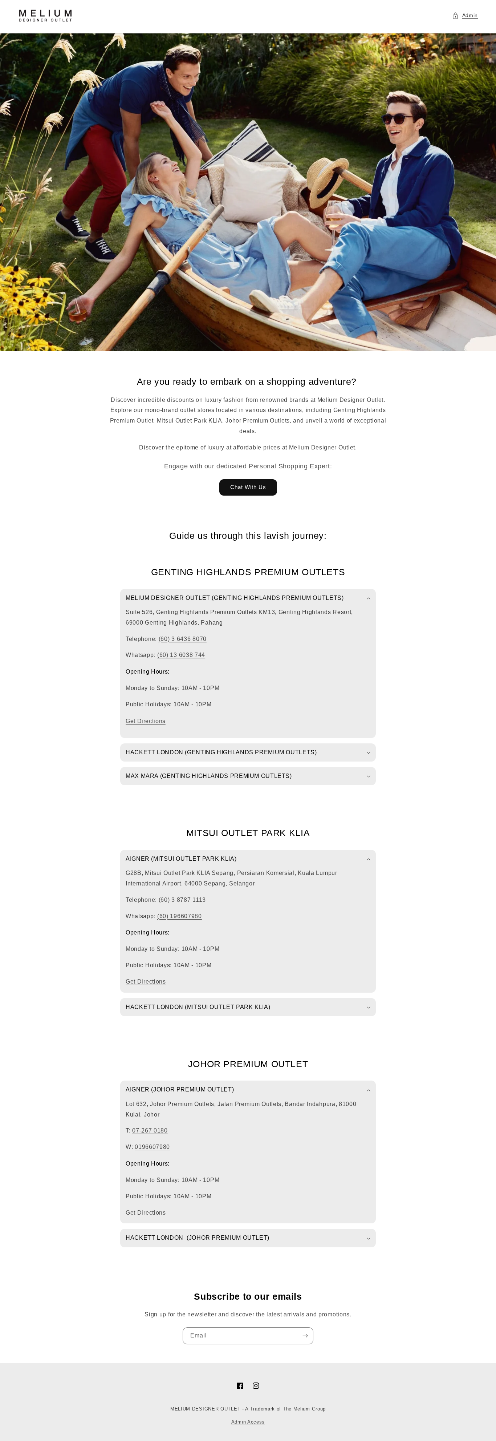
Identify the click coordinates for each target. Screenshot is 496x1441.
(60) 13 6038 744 (181, 655)
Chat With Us (248, 487)
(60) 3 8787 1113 (182, 900)
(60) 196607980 (179, 916)
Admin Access (248, 1422)
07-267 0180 (150, 1130)
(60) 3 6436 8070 (183, 639)
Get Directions (146, 721)
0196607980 (152, 1147)
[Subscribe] (305, 1335)
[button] (465, 15)
